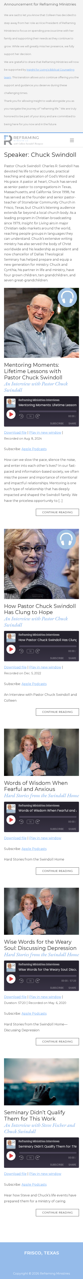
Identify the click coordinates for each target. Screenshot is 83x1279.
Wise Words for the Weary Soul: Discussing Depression (40, 945)
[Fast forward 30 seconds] (41, 416)
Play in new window (45, 433)
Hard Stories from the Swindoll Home (41, 795)
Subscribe (57, 423)
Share (72, 423)
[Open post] (41, 323)
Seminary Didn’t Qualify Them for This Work (34, 1115)
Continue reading (60, 513)
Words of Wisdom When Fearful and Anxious (36, 786)
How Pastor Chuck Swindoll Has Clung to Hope (40, 609)
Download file (15, 433)
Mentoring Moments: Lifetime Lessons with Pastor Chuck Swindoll (33, 371)
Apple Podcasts (34, 449)
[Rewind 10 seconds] (22, 416)
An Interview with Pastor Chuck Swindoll (36, 386)
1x (30, 416)
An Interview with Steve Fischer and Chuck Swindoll (39, 1128)
